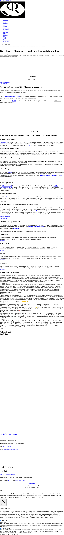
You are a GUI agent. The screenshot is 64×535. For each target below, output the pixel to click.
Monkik (10, 480)
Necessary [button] (2, 519)
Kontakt (5, 23)
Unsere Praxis (4, 142)
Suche (5, 26)
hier (61, 175)
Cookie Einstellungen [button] (31, 497)
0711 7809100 (7, 446)
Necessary (4, 520)
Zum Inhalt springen (5, 0)
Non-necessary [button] (4, 526)
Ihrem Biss (35, 210)
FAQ (4, 22)
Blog (4, 25)
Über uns (5, 20)
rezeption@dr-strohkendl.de (11, 449)
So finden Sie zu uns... (9, 434)
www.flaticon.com (20, 480)
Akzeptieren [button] (42, 497)
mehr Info (2, 240)
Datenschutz (6, 28)
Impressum (6, 29)
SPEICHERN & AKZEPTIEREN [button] (9, 534)
